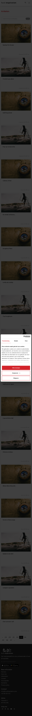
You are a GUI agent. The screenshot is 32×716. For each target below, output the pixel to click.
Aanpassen (15, 373)
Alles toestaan (16, 367)
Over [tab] (26, 341)
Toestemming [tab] (5, 341)
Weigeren (16, 378)
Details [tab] (16, 341)
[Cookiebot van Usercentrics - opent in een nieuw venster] (23, 336)
